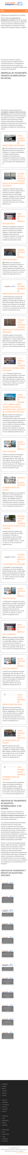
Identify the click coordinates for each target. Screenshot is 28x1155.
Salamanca (5, 1120)
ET (9, 1148)
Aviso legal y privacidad (21, 1152)
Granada (4, 1100)
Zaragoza (5, 1084)
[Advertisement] (14, 44)
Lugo (3, 1136)
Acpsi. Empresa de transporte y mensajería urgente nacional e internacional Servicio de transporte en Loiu (14, 403)
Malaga (4, 1086)
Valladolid (5, 1102)
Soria (3, 1132)
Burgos (4, 1123)
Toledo (4, 1095)
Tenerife (4, 1091)
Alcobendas (5, 1134)
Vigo (3, 1118)
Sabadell (4, 1125)
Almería (4, 1093)
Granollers (5, 1141)
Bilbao (4, 1088)
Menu (2, 11)
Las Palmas (5, 1104)
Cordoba (4, 1107)
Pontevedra (5, 1129)
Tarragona (5, 1139)
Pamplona (5, 1116)
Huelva (4, 1111)
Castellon (5, 1109)
